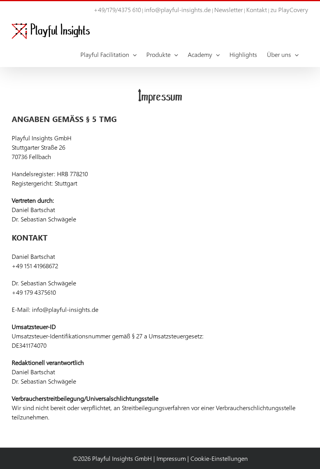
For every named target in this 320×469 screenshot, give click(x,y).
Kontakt (256, 9)
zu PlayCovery (289, 9)
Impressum (171, 458)
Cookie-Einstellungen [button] (219, 458)
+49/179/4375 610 (117, 9)
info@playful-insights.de (177, 9)
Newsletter (228, 9)
